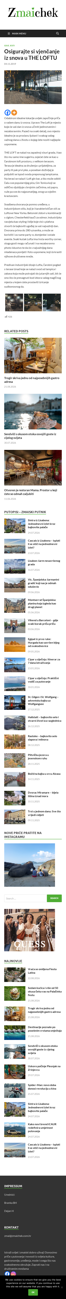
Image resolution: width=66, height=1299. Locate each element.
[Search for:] (33, 898)
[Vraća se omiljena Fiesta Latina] (14, 969)
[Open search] (57, 33)
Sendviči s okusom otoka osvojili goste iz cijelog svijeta (43, 1049)
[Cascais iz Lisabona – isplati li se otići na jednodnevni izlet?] (14, 540)
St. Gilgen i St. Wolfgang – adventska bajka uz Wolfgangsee (43, 700)
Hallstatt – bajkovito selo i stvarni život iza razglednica (44, 718)
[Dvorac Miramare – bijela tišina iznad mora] (14, 792)
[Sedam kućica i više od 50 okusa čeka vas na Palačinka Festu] (14, 988)
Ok (33, 1292)
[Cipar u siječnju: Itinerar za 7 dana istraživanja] (14, 659)
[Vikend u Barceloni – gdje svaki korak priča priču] (14, 620)
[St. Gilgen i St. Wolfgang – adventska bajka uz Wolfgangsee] (14, 697)
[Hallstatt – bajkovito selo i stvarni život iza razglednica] (14, 717)
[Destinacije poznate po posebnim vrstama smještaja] (14, 1027)
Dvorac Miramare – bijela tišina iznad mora (43, 794)
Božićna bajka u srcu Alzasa (44, 773)
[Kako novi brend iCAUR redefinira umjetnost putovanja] (14, 1124)
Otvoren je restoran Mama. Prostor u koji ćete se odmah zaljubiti (30, 492)
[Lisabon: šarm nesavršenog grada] (14, 561)
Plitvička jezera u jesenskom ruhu (38, 756)
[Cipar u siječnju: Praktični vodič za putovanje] (14, 678)
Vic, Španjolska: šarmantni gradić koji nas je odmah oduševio (43, 583)
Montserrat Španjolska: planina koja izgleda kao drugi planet (42, 603)
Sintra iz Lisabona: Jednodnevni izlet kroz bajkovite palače (41, 524)
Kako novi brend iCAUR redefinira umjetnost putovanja (42, 1127)
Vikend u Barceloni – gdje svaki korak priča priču (43, 621)
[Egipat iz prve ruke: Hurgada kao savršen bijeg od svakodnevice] (14, 639)
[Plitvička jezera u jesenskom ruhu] (14, 755)
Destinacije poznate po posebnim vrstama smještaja (45, 1028)
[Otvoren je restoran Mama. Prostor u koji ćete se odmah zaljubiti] (33, 468)
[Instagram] (13, 1274)
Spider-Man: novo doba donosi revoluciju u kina (42, 1086)
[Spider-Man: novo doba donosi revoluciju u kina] (14, 1085)
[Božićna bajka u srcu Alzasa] (14, 774)
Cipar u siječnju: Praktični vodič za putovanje (43, 679)
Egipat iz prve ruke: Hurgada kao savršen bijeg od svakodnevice (43, 642)
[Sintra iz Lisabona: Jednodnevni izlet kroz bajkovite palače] (14, 520)
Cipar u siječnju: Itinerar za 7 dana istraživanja (44, 661)
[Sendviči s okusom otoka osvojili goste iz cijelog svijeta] (33, 412)
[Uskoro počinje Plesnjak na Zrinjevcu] (14, 1066)
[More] (14, 113)
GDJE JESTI (9, 45)
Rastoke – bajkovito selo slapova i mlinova (42, 737)
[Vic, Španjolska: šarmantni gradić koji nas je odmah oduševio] (14, 579)
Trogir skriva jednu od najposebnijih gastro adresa (44, 1010)
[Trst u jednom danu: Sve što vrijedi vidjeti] (14, 811)
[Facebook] (7, 113)
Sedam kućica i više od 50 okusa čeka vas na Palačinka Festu (45, 991)
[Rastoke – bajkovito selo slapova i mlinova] (14, 736)
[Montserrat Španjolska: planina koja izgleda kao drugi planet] (14, 600)
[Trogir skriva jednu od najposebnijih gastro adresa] (33, 356)
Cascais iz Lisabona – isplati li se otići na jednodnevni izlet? (44, 544)
